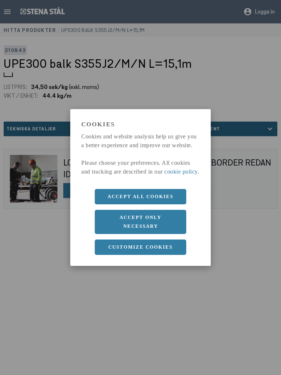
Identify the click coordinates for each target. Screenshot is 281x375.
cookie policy (181, 171)
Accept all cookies (140, 196)
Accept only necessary (140, 222)
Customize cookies (140, 247)
